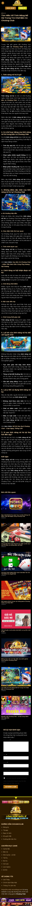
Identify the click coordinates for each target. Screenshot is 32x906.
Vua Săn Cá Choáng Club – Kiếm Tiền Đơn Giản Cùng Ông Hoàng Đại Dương (15, 264)
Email (5, 762)
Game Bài (6, 849)
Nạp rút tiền (7, 833)
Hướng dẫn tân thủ (9, 839)
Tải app (5, 830)
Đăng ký (6, 827)
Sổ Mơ (5, 870)
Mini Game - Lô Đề (9, 855)
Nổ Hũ (5, 861)
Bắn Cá (3, 13)
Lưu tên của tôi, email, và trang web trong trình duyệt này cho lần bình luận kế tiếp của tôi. (15, 780)
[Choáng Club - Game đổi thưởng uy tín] (17, 3)
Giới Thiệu (6, 879)
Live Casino (6, 867)
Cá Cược (6, 864)
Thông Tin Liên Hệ (9, 885)
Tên (5, 755)
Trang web (6, 770)
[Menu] (2, 3)
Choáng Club (18, 47)
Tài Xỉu (5, 858)
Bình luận (6, 740)
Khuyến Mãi (7, 836)
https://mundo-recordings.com (11, 889)
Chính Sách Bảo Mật (10, 882)
